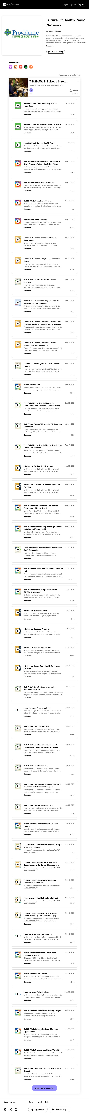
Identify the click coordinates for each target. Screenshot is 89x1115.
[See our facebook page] (5, 1109)
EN (83, 4)
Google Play (61, 1109)
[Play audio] (77, 81)
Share (75, 90)
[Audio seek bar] (54, 96)
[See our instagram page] (16, 1109)
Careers (31, 1102)
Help (46, 1102)
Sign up (73, 4)
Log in (65, 4)
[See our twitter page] (10, 1109)
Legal (40, 1102)
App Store (39, 1109)
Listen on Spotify (57, 52)
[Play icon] (31, 90)
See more (49, 46)
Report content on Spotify (69, 75)
